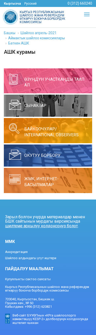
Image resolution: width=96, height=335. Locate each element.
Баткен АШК (18, 43)
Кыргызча (12, 3)
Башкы (9, 33)
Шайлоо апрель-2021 (38, 33)
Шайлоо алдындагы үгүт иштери (30, 258)
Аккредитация (16, 252)
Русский (30, 3)
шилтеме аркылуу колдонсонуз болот (41, 225)
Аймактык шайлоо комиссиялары (36, 38)
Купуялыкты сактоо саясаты (28, 279)
